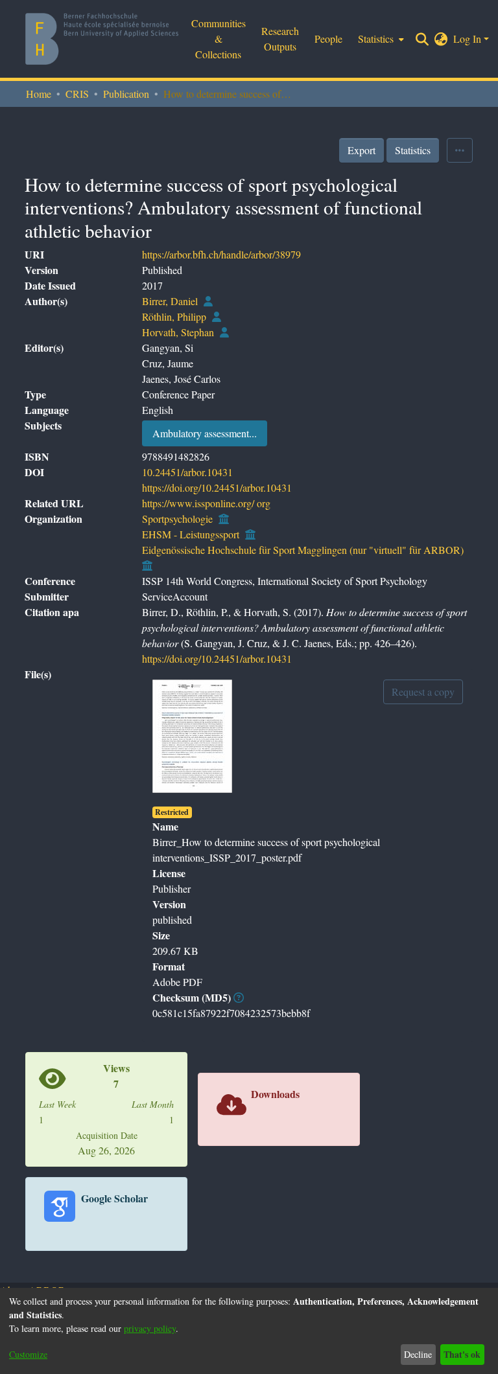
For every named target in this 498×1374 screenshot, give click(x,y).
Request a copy (423, 691)
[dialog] (249, 1331)
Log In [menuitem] (467, 38)
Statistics (413, 150)
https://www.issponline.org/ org (206, 503)
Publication (126, 93)
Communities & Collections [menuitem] (218, 38)
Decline (418, 1354)
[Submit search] (422, 39)
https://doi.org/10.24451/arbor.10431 (217, 487)
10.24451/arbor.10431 (187, 472)
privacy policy (150, 1328)
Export (361, 150)
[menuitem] (441, 39)
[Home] (101, 39)
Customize (28, 1354)
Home (38, 93)
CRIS (77, 93)
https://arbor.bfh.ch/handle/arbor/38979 (221, 254)
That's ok (462, 1354)
